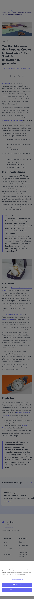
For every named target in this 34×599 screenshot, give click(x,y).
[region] (17, 578)
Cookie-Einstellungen (17, 580)
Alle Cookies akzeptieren (17, 590)
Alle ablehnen (17, 585)
